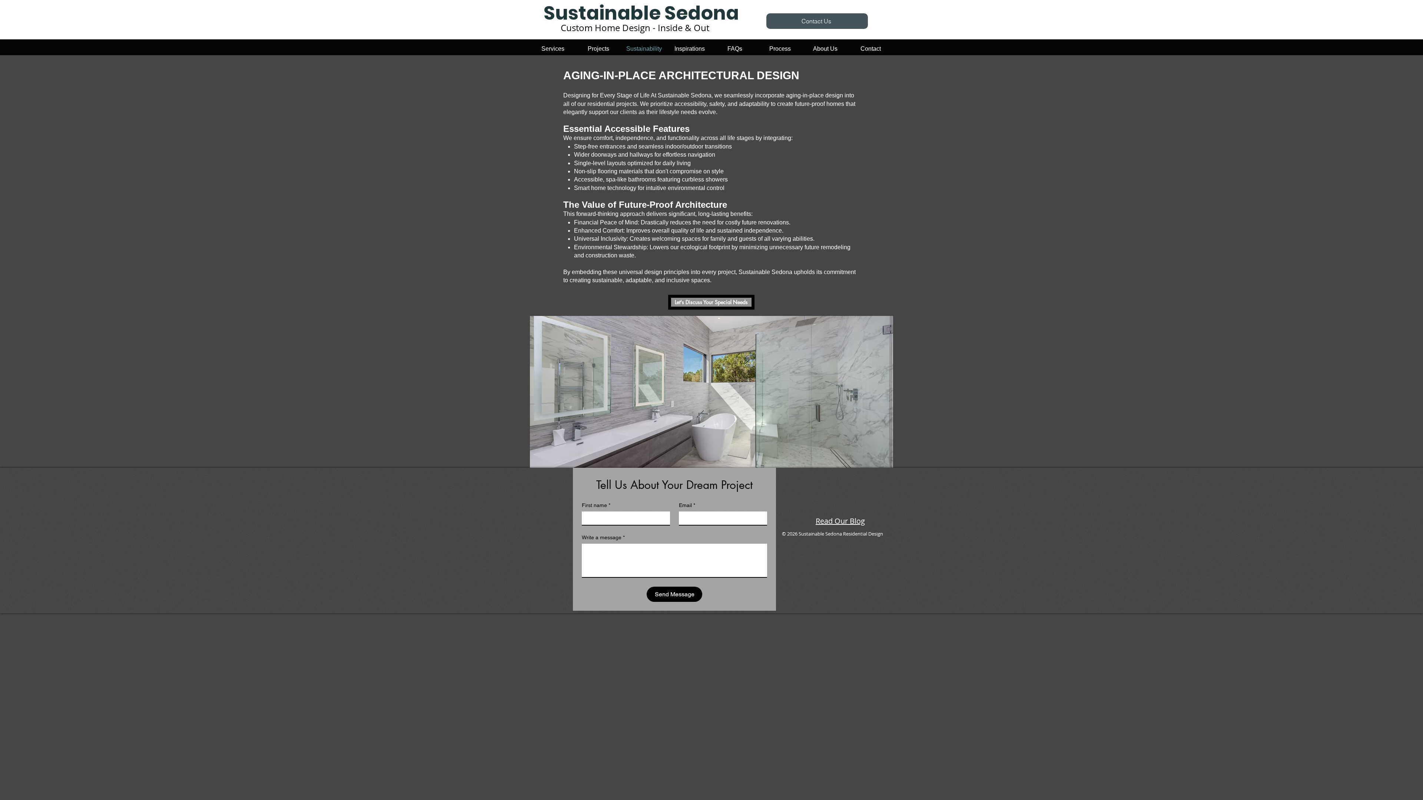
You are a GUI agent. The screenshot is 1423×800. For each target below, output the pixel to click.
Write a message (603, 537)
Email (687, 505)
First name (596, 505)
